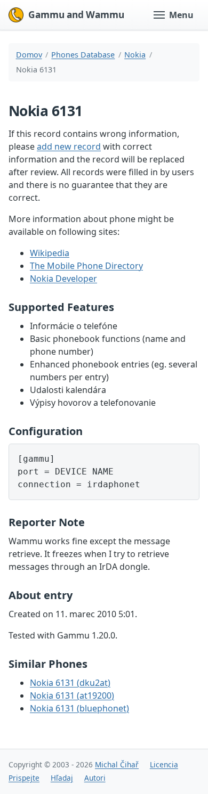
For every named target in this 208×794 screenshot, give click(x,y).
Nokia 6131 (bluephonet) (79, 708)
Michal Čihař (117, 764)
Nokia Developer (63, 278)
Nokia (135, 55)
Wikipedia (49, 253)
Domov (29, 55)
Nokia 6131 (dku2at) (70, 683)
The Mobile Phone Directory (86, 266)
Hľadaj (62, 778)
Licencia (164, 764)
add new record (69, 146)
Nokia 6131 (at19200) (72, 695)
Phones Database (83, 55)
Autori (95, 778)
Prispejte (24, 778)
